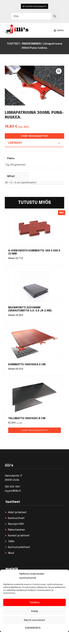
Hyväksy (34, 602)
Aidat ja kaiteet (17, 512)
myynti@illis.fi (13, 491)
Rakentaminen (31, 43)
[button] (59, 71)
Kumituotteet (16, 518)
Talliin (11, 541)
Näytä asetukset (34, 620)
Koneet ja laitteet (19, 535)
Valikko (60, 30)
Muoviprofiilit (16, 524)
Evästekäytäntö (33, 628)
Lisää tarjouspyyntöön (34, 136)
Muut (11, 553)
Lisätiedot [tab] (15, 143)
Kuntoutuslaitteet (19, 547)
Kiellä (34, 611)
